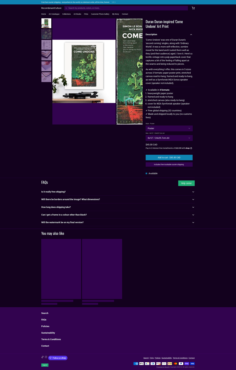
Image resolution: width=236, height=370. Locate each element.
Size (155, 133)
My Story (115, 14)
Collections (66, 14)
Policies (45, 326)
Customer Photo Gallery (100, 14)
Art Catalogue (54, 14)
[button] (169, 157)
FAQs (86, 14)
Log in (45, 365)
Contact (125, 14)
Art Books (77, 14)
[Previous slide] (56, 70)
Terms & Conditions (51, 339)
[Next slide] (139, 70)
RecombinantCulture (51, 8)
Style (150, 123)
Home (43, 14)
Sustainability (48, 332)
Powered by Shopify (163, 367)
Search (44, 313)
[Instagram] (46, 358)
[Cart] (192, 8)
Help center (186, 183)
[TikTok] (42, 358)
